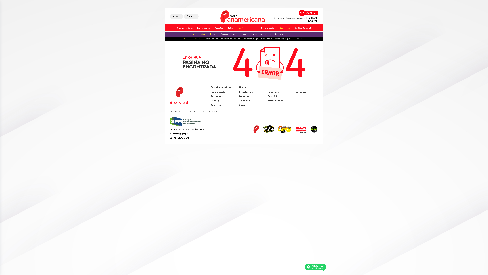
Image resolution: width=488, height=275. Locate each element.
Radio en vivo (217, 96)
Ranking (215, 100)
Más (240, 28)
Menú (177, 16)
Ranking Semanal (302, 28)
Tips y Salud (273, 96)
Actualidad (244, 100)
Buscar (192, 16)
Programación (268, 28)
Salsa (230, 28)
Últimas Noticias (185, 28)
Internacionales (275, 100)
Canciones (301, 92)
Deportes (218, 28)
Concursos (285, 28)
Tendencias (273, 92)
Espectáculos (203, 28)
